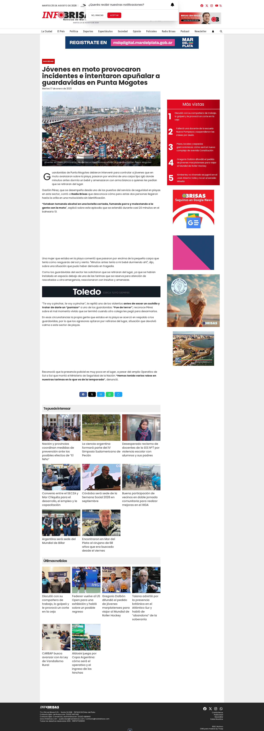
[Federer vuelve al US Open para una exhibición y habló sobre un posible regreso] (86, 580)
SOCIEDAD (48, 61)
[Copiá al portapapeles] (118, 394)
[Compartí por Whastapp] (109, 394)
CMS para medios (207, 729)
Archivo (220, 726)
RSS (213, 726)
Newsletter (201, 31)
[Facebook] (201, 5)
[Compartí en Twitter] (92, 394)
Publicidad (218, 715)
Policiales (151, 31)
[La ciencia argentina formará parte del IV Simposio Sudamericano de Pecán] (101, 427)
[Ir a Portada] (69, 16)
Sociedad (123, 31)
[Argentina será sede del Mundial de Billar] (61, 523)
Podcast (185, 31)
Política (74, 31)
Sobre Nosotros (216, 719)
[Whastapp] (221, 708)
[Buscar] (221, 31)
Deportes (88, 31)
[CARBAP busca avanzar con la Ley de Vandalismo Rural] (56, 637)
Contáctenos (217, 712)
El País (61, 31)
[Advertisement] (101, 235)
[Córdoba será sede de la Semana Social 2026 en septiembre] (101, 477)
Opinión (137, 31)
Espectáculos (105, 31)
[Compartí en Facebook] (83, 394)
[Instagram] (211, 5)
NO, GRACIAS (97, 15)
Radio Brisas (168, 31)
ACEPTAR (114, 15)
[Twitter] (206, 5)
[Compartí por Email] (101, 394)
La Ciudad (47, 31)
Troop (220, 729)
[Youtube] (216, 5)
